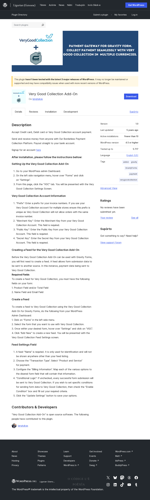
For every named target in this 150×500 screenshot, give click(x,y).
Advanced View (108, 188)
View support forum (110, 242)
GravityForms (131, 168)
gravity (134, 162)
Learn (66, 451)
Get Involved (95, 451)
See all (134, 217)
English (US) (132, 155)
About (15, 451)
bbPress (120, 460)
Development (71, 111)
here (38, 149)
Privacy (15, 465)
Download (131, 96)
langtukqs (38, 99)
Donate (94, 460)
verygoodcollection (128, 180)
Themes (42, 456)
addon (126, 162)
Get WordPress (136, 5)
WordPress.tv (71, 465)
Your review (106, 217)
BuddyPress (122, 465)
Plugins (41, 460)
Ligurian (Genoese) (48, 481)
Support (67, 456)
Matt (118, 456)
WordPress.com (124, 451)
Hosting (15, 460)
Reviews (33, 111)
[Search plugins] (43, 25)
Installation (51, 111)
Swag (93, 465)
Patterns (42, 465)
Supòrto (134, 111)
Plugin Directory (19, 14)
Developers (69, 460)
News (14, 456)
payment (133, 174)
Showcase (43, 451)
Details (18, 111)
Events (92, 456)
